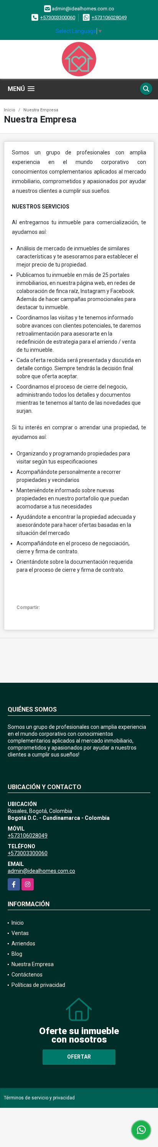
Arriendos (23, 943)
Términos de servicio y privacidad (39, 1098)
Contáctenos (27, 975)
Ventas (20, 933)
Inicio (9, 110)
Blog (17, 954)
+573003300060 (57, 17)
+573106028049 (109, 17)
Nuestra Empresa (40, 110)
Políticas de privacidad (38, 985)
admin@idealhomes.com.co (41, 871)
